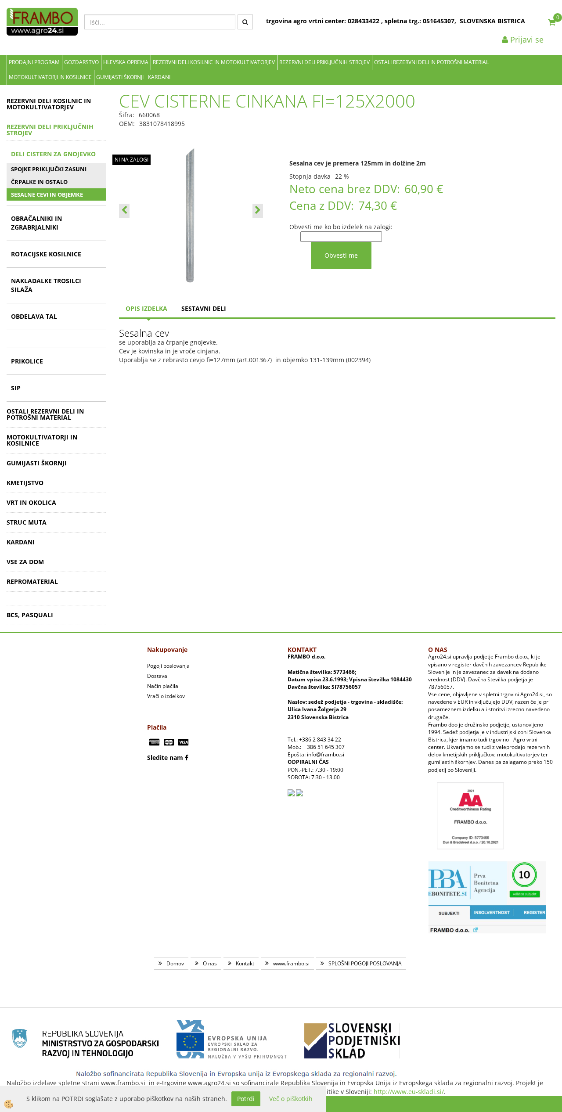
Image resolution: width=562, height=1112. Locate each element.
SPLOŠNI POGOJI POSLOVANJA (365, 963)
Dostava (157, 676)
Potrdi (246, 1098)
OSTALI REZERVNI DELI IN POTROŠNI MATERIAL (431, 62)
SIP (16, 388)
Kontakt (245, 963)
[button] (257, 211)
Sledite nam (165, 757)
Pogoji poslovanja (168, 665)
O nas (210, 963)
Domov (175, 963)
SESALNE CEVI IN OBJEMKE (47, 194)
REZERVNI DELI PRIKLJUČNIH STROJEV (324, 62)
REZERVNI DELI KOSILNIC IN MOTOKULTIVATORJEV (214, 62)
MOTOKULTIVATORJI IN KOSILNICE (50, 77)
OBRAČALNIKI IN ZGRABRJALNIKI (36, 222)
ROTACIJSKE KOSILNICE (46, 254)
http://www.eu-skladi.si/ (409, 1091)
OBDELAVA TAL (34, 316)
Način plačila (162, 686)
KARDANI (159, 77)
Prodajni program (34, 62)
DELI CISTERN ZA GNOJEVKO (53, 154)
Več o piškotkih (291, 1098)
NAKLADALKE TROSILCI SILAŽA (46, 285)
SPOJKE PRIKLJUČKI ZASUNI (48, 169)
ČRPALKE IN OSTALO (39, 182)
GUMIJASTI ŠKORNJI (120, 77)
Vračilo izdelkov (166, 696)
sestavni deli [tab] (203, 308)
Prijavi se (526, 39)
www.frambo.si (291, 963)
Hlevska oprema (125, 62)
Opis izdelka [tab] (146, 308)
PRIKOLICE (27, 361)
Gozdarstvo (81, 62)
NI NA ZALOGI (131, 159)
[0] (551, 22)
